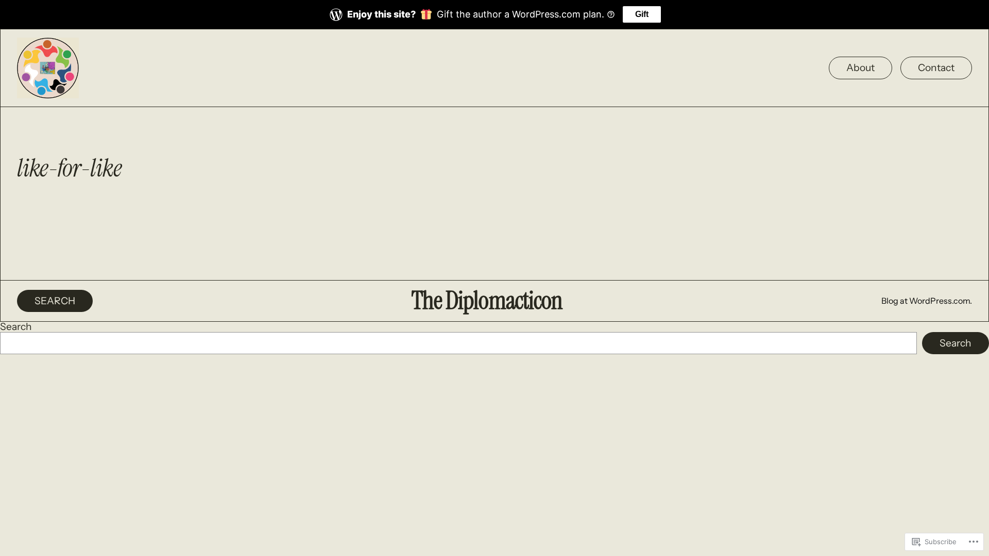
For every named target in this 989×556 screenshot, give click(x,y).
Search (16, 326)
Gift (642, 14)
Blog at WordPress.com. (926, 301)
